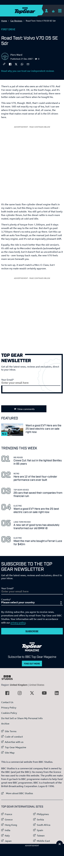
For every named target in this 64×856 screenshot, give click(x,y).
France (8, 814)
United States (36, 684)
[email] (28, 64)
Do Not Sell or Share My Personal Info (22, 718)
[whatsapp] (22, 64)
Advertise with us (14, 741)
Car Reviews (16, 20)
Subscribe (32, 631)
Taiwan (41, 835)
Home (4, 20)
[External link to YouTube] (44, 693)
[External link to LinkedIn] (56, 693)
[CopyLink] (4, 64)
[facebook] (10, 64)
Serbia (40, 819)
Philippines (43, 814)
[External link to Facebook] (7, 693)
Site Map (10, 752)
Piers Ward (16, 54)
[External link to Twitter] (32, 693)
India (7, 830)
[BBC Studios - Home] (8, 677)
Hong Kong (11, 824)
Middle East (43, 840)
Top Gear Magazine (15, 747)
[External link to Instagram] (19, 693)
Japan (8, 840)
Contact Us (7, 702)
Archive (5, 723)
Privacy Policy (8, 707)
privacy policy (18, 622)
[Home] (31, 10)
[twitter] (16, 64)
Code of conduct (14, 736)
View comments (26, 409)
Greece (9, 819)
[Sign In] (46, 10)
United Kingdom (18, 684)
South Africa (43, 824)
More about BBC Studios (17, 793)
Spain (40, 830)
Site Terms (10, 731)
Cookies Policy (9, 712)
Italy (7, 835)
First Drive (8, 29)
